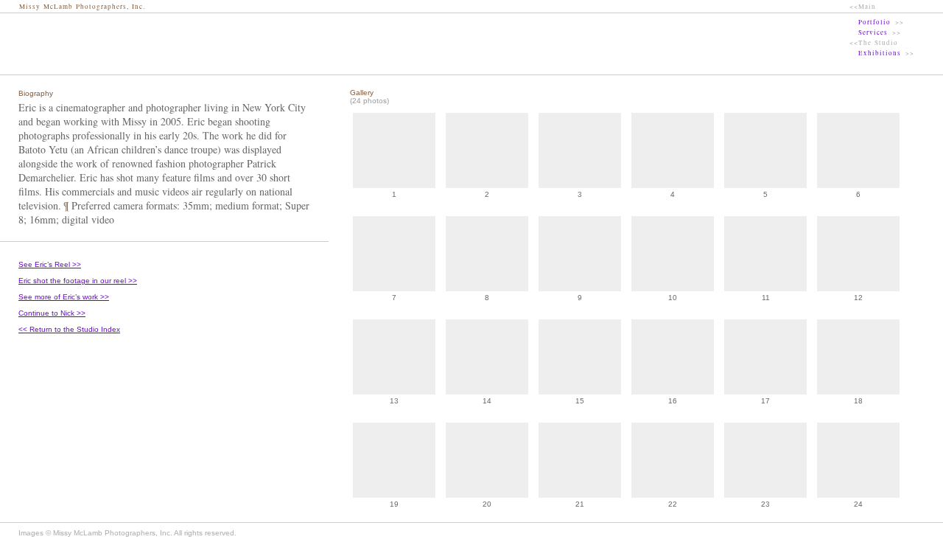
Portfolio (874, 22)
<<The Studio (873, 42)
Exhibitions (879, 53)
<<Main (862, 6)
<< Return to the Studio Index (69, 329)
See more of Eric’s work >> (63, 297)
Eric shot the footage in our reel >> (77, 281)
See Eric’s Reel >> (49, 264)
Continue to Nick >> (51, 313)
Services (873, 32)
